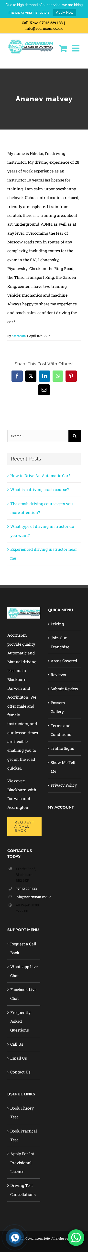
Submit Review (64, 688)
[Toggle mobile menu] (76, 48)
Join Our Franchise (60, 642)
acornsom (19, 336)
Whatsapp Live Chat (24, 971)
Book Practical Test (23, 1135)
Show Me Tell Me (63, 767)
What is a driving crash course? (39, 489)
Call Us (16, 1044)
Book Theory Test (22, 1112)
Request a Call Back (23, 948)
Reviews (58, 674)
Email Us (18, 1058)
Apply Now (64, 12)
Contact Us (20, 1071)
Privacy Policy (64, 785)
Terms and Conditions (61, 730)
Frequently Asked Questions (20, 1021)
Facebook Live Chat (23, 994)
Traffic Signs (62, 748)
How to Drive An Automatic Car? (40, 475)
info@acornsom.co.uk (44, 28)
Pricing (57, 623)
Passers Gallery (58, 707)
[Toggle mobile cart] (63, 48)
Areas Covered (64, 660)
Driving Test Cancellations (23, 1190)
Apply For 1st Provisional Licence (22, 1162)
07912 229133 (26, 888)
